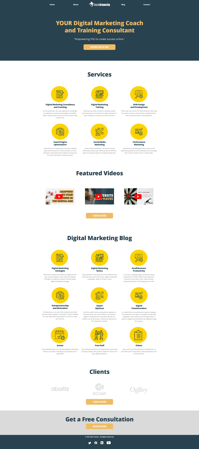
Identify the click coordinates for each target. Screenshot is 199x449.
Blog (123, 4)
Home (52, 4)
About (75, 4)
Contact (146, 4)
